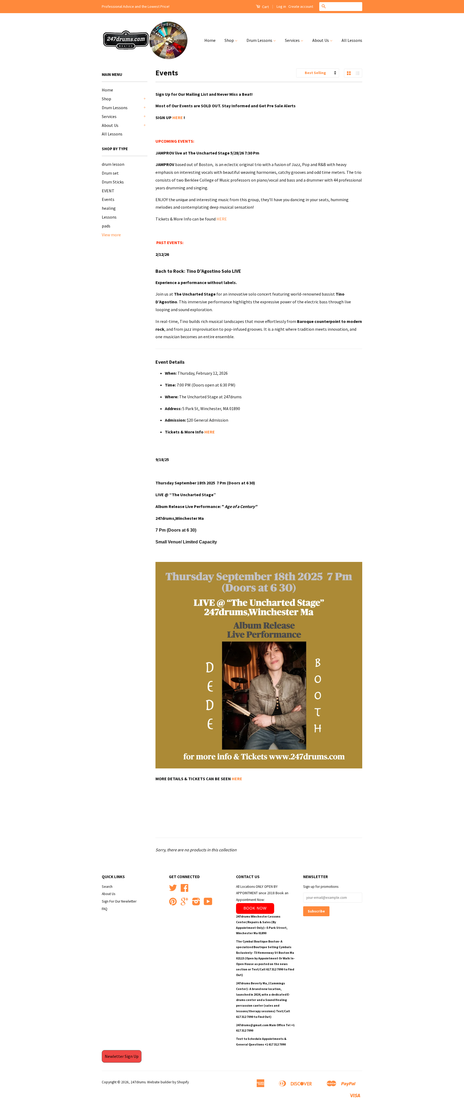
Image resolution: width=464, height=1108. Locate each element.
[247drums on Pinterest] (173, 903)
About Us (321, 40)
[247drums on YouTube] (208, 903)
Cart (265, 6)
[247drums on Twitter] (173, 890)
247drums (138, 1082)
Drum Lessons (260, 40)
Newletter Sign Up (122, 1056)
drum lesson (113, 164)
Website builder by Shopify (168, 1082)
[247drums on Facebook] (184, 890)
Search (107, 886)
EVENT (108, 190)
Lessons (109, 217)
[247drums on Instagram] (196, 903)
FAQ (104, 909)
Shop (229, 40)
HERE (178, 117)
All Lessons (352, 40)
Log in (281, 6)
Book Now (255, 908)
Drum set (110, 173)
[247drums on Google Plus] (184, 903)
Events (108, 199)
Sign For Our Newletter (119, 901)
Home (210, 40)
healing (109, 208)
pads (106, 226)
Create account (300, 6)
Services (292, 40)
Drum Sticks (113, 182)
